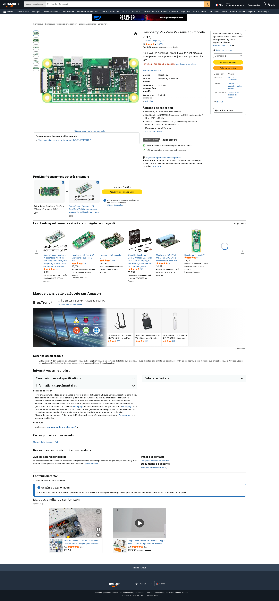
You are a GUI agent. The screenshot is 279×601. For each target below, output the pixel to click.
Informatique (263, 11)
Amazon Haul (23, 11)
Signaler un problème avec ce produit (163, 157)
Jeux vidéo (214, 11)
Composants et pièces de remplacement (61, 24)
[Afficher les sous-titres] (98, 511)
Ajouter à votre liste (224, 110)
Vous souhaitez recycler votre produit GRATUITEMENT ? (65, 140)
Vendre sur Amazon (110, 11)
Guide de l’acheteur (131, 11)
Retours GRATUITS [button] (222, 45)
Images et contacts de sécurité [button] (155, 460)
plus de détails (92, 463)
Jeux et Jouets (199, 11)
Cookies (149, 593)
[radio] (36, 33)
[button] (8, 11)
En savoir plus (124, 415)
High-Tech (185, 11)
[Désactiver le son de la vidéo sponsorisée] (98, 535)
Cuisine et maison (169, 11)
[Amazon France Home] (114, 585)
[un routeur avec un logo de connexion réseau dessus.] (70, 327)
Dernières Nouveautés (87, 11)
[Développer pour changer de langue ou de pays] (222, 5)
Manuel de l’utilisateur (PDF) (46, 442)
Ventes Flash (68, 11)
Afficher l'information (115, 205)
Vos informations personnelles (132, 593)
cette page (156, 166)
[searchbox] (125, 4)
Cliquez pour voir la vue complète (89, 131)
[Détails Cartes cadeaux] (158, 11)
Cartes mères (103, 24)
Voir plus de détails (153, 131)
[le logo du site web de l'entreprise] (42, 302)
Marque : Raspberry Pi (153, 41)
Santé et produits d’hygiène (242, 11)
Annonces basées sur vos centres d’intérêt (171, 593)
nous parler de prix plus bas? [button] (61, 427)
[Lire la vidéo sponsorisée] (139, 523)
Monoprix (36, 11)
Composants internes (87, 24)
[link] (84, 191)
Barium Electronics (232, 78)
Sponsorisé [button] (239, 348)
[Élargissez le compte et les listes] (243, 5)
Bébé (224, 11)
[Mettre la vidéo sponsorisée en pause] (98, 529)
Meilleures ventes (51, 11)
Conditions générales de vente (106, 593)
